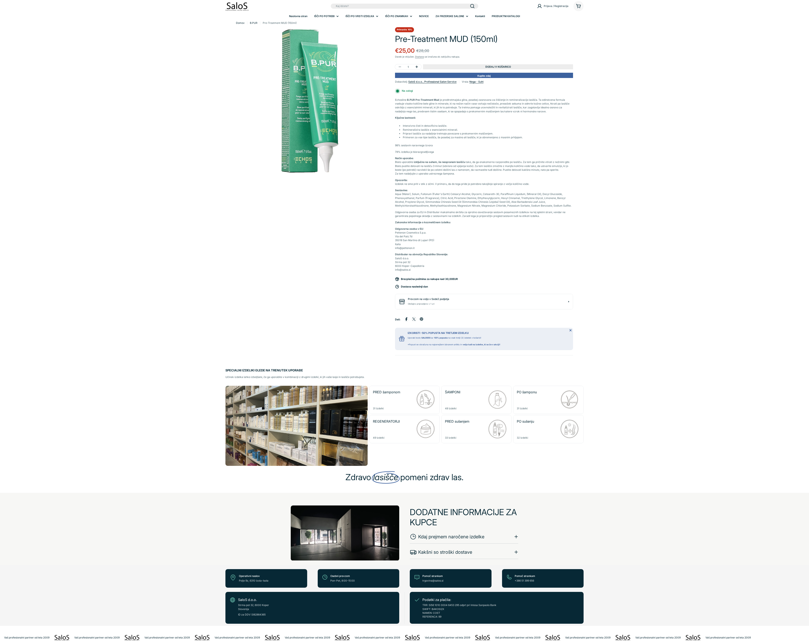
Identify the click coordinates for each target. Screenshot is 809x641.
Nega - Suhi (476, 81)
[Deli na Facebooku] (406, 320)
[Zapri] (570, 330)
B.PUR (253, 22)
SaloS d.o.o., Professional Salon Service (432, 81)
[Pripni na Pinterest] (421, 320)
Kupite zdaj (484, 75)
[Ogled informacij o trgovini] (568, 301)
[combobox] (404, 6)
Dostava (419, 56)
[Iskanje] (472, 6)
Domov (240, 22)
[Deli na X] (414, 320)
